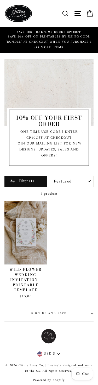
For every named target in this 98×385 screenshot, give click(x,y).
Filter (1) (26, 181)
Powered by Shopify (49, 380)
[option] (49, 40)
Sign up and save (49, 313)
